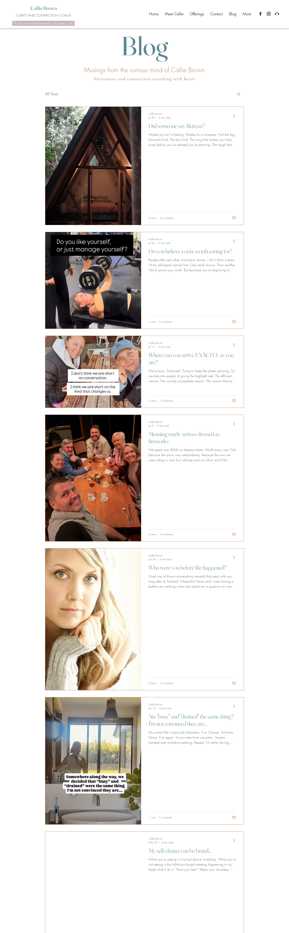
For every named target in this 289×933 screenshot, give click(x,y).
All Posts (51, 93)
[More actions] (235, 115)
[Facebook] (260, 13)
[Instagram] (268, 13)
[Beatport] (276, 13)
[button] (239, 94)
